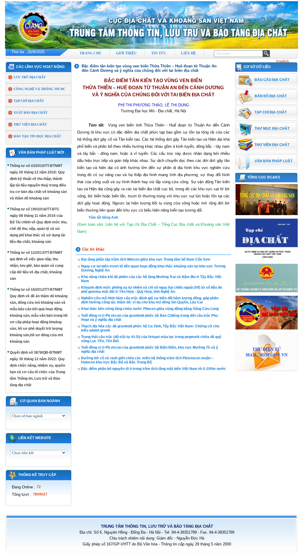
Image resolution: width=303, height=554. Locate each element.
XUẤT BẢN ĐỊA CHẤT (30, 112)
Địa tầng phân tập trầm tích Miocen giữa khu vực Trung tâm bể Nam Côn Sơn (145, 259)
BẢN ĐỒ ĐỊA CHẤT (270, 96)
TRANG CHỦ (90, 53)
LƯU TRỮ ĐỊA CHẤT (30, 77)
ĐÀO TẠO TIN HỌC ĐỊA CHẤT (37, 136)
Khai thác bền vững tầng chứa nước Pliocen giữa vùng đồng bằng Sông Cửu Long (150, 309)
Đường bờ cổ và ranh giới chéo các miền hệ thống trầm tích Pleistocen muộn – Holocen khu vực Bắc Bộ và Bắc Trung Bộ (147, 360)
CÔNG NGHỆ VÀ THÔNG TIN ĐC (39, 89)
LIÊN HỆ (188, 53)
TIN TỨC (159, 53)
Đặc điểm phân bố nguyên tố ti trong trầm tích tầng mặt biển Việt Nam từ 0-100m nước (153, 369)
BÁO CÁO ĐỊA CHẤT (271, 80)
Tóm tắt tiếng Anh (103, 217)
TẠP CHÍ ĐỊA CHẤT (29, 101)
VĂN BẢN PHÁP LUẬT (273, 161)
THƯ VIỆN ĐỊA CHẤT (30, 124)
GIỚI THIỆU (126, 53)
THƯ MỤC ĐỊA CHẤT (271, 128)
